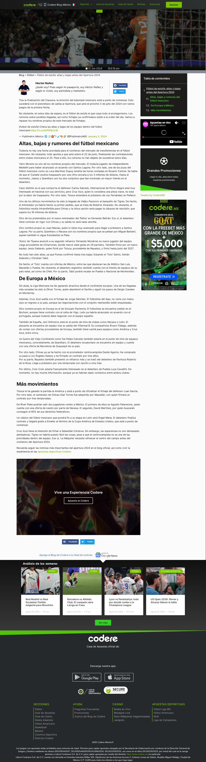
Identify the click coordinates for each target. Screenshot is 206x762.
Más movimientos (161, 110)
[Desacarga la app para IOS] (119, 677)
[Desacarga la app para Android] (86, 677)
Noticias (141, 4)
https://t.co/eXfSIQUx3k (44, 130)
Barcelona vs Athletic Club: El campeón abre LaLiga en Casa (80, 602)
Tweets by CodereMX (152, 195)
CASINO (118, 704)
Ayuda (77, 704)
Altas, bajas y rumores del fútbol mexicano (165, 98)
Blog (21, 75)
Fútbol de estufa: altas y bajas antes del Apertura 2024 (163, 90)
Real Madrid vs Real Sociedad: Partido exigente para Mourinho (39, 602)
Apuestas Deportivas (168, 704)
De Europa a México (162, 105)
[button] (120, 85)
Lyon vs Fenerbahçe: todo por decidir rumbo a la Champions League (124, 602)
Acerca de (154, 4)
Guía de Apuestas (105, 4)
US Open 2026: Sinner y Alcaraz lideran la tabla (164, 601)
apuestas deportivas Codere (54, 451)
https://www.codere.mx (137, 754)
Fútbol (30, 75)
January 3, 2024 (97, 136)
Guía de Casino (125, 4)
